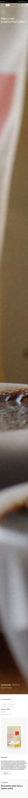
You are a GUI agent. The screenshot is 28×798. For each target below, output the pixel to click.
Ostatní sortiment (6, 688)
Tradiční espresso (8, 706)
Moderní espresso (8, 704)
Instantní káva (6, 714)
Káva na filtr (5, 709)
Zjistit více (6, 773)
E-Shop (8, 5)
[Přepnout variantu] (14, 5)
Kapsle (3, 712)
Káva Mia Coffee (6, 685)
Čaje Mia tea (16, 685)
